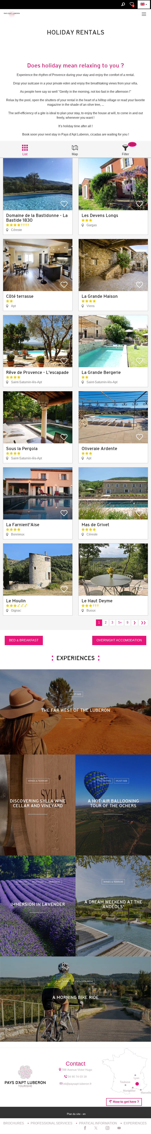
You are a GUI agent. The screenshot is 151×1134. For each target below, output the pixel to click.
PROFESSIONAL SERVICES (52, 1123)
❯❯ (143, 622)
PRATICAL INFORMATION (98, 1123)
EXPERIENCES (135, 1123)
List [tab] (24, 154)
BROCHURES (14, 1123)
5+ (120, 622)
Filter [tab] (125, 154)
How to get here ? (125, 1101)
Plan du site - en (76, 1114)
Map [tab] (75, 154)
